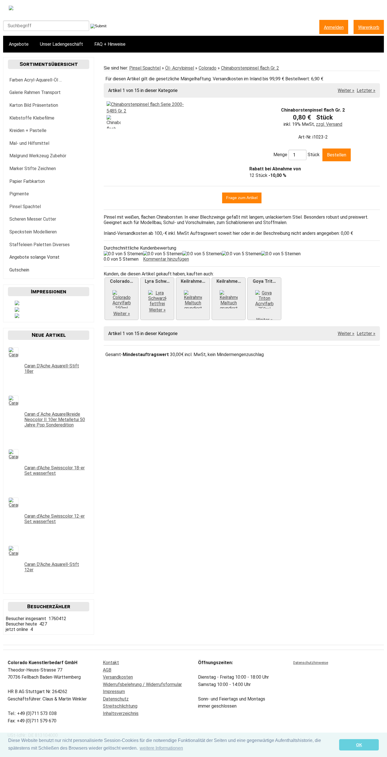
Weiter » (346, 90)
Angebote (19, 44)
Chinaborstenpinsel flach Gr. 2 (250, 68)
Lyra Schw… (157, 281)
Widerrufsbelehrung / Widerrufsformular (142, 684)
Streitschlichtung (120, 706)
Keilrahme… (193, 281)
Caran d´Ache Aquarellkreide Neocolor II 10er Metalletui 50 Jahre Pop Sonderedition (54, 419)
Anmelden (334, 27)
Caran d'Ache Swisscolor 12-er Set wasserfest (54, 518)
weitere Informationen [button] (161, 748)
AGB (107, 670)
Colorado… (121, 281)
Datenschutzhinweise (310, 662)
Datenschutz (116, 699)
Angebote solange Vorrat (34, 257)
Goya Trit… (264, 281)
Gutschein (19, 270)
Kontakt (111, 662)
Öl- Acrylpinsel (179, 68)
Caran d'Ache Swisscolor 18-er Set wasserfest (54, 470)
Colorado (207, 68)
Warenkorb (368, 27)
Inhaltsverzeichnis (121, 713)
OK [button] (359, 745)
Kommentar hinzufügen (166, 259)
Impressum (114, 691)
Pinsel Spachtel (145, 68)
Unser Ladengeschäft (61, 44)
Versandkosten (118, 677)
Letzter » (366, 90)
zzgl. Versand (329, 124)
